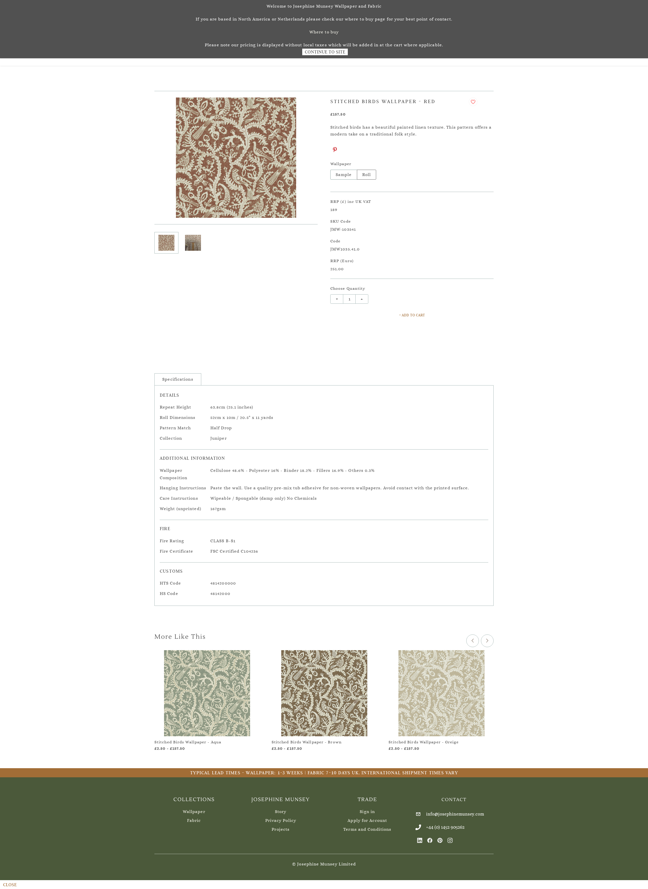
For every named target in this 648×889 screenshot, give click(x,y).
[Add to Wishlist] (473, 102)
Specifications (177, 379)
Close (10, 884)
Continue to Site (325, 52)
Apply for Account (367, 820)
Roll (366, 174)
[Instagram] (450, 840)
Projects (281, 829)
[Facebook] (430, 840)
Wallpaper (194, 811)
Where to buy (324, 32)
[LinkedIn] (419, 840)
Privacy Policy (280, 820)
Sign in (367, 811)
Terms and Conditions (367, 829)
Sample (344, 174)
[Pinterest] (335, 149)
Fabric (194, 820)
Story (281, 811)
